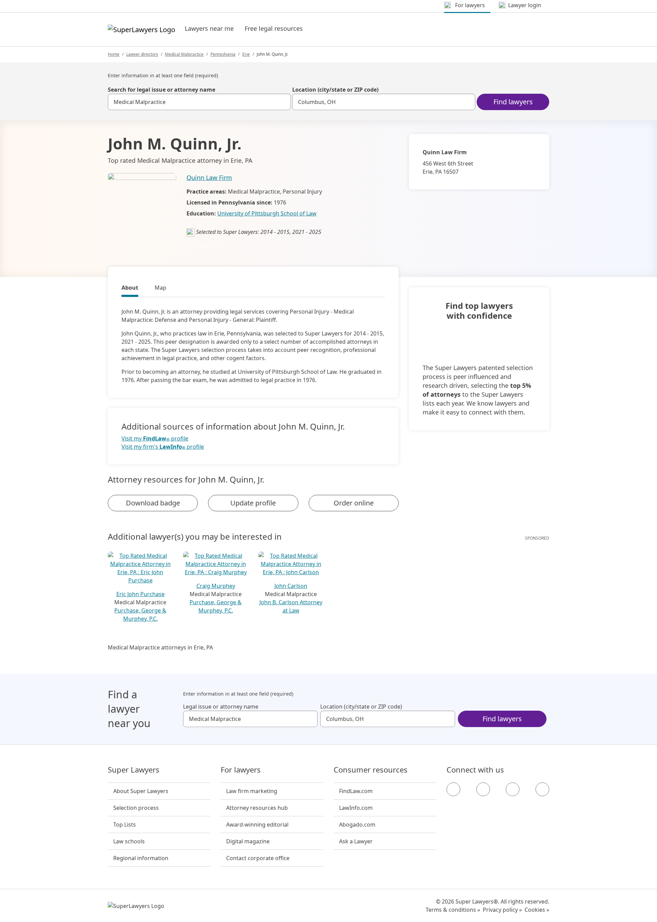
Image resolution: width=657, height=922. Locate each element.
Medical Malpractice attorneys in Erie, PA (160, 647)
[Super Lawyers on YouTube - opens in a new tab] (512, 789)
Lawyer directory (142, 54)
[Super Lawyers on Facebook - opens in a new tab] (453, 789)
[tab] (129, 288)
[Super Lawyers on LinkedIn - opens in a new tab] (542, 789)
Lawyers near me (209, 28)
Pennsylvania (222, 54)
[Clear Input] (283, 102)
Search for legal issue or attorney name (161, 89)
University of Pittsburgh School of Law (267, 213)
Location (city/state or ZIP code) (335, 89)
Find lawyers (513, 101)
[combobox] (199, 102)
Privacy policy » (502, 909)
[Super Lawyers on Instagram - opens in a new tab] (483, 789)
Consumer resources (371, 770)
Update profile (253, 503)
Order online (354, 503)
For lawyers (241, 770)
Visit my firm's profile (162, 447)
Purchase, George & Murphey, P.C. (140, 614)
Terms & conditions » (453, 909)
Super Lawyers (133, 770)
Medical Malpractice (184, 54)
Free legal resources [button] (274, 28)
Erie (246, 54)
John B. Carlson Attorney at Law (290, 606)
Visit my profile (154, 439)
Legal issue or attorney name (220, 706)
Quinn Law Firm (209, 177)
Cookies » (537, 909)
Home (113, 54)
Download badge (153, 503)
